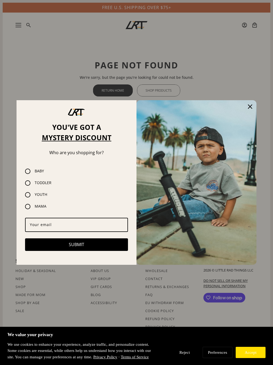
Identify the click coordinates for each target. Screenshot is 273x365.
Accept (250, 352)
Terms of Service (135, 357)
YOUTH (41, 194)
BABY (39, 171)
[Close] (250, 106)
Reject (184, 352)
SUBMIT (76, 244)
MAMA (40, 206)
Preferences (217, 352)
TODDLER (43, 182)
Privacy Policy (105, 357)
